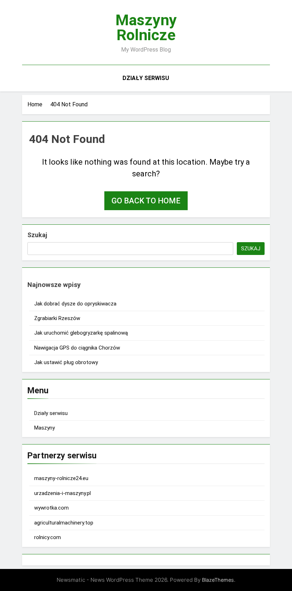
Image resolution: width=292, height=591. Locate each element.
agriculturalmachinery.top (63, 523)
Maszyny (44, 428)
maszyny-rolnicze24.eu (61, 478)
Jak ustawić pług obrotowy (66, 362)
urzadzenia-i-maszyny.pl (62, 493)
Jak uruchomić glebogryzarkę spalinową (81, 333)
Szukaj (37, 235)
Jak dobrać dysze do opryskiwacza (75, 303)
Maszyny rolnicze (146, 27)
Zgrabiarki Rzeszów (57, 318)
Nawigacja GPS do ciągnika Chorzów (77, 348)
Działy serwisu (145, 78)
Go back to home (146, 200)
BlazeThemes (218, 580)
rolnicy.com (47, 537)
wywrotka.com (51, 508)
